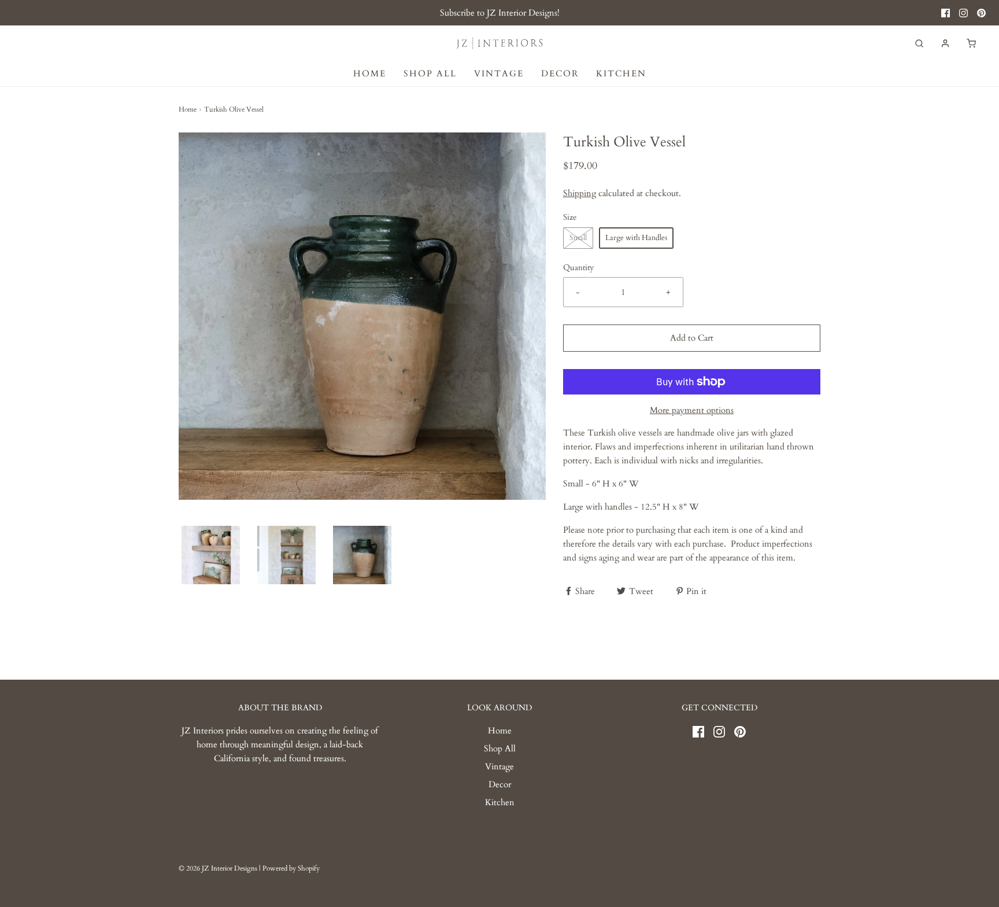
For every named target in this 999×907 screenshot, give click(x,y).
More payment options (692, 410)
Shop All (430, 73)
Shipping (579, 193)
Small (578, 238)
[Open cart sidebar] (971, 43)
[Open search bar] (919, 43)
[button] (211, 555)
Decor (560, 73)
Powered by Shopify (291, 868)
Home (369, 73)
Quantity (578, 268)
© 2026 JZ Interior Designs (218, 868)
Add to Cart (691, 338)
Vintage (499, 73)
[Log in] (945, 43)
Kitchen (621, 73)
